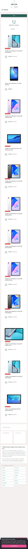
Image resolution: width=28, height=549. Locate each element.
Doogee (16, 475)
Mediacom (5, 483)
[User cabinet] (24, 9)
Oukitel (4, 477)
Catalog (5, 9)
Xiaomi (4, 470)
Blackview (17, 470)
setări (21, 543)
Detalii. (24, 543)
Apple (4, 467)
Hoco (16, 477)
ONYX (4, 475)
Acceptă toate (14, 546)
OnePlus (16, 483)
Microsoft (16, 472)
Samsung (16, 467)
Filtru (14, 15)
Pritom (4, 485)
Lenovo (4, 472)
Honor (4, 480)
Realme (16, 480)
